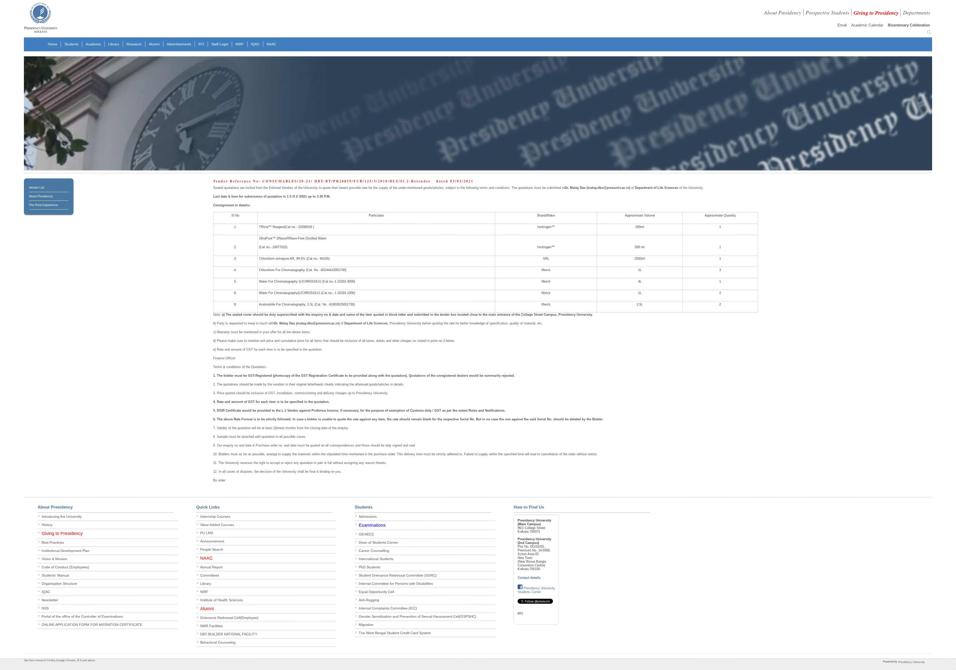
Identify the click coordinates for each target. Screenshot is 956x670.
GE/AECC (366, 534)
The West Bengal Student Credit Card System (395, 633)
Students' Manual (55, 575)
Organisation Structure (59, 584)
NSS (45, 608)
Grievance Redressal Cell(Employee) (229, 618)
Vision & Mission (54, 559)
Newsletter (50, 600)
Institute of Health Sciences (221, 600)
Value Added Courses (217, 525)
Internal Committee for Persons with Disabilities (396, 584)
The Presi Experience (43, 205)
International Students (376, 559)
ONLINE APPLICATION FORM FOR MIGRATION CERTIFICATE (92, 625)
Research (134, 44)
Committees (209, 575)
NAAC (271, 44)
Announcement (212, 541)
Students (71, 44)
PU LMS (206, 533)
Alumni (154, 44)
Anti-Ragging (369, 600)
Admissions (368, 517)
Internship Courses (215, 517)
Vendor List (36, 187)
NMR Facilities (211, 626)
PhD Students (369, 567)
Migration (366, 625)
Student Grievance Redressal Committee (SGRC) (398, 575)
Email (842, 25)
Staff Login (219, 44)
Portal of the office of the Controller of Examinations (82, 616)
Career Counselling (374, 551)
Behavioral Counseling (218, 642)
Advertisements (179, 44)
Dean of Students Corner (378, 542)
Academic (93, 44)
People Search (211, 549)
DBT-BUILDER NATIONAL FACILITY (228, 634)
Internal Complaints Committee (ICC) (388, 608)
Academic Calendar (867, 25)
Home (52, 44)
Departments (916, 12)
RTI (201, 44)
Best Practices (53, 542)
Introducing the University (62, 517)
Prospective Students (827, 12)
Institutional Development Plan (65, 551)
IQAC (255, 44)
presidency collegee (41, 18)
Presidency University (911, 662)
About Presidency (782, 12)
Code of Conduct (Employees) (65, 567)
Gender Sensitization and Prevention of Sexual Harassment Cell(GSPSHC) (417, 616)
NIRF (240, 44)
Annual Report (211, 567)
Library (113, 44)
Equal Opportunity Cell (376, 592)
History (47, 525)
